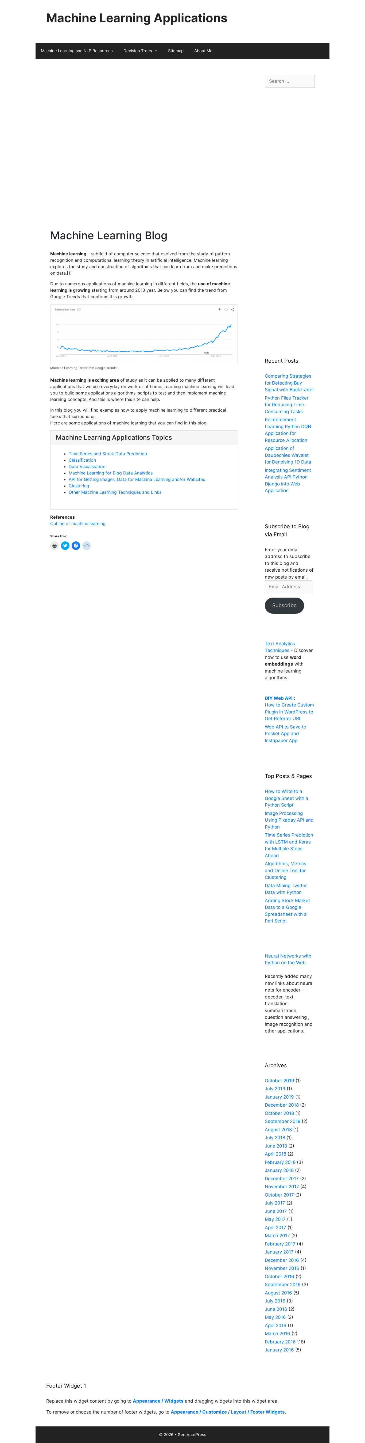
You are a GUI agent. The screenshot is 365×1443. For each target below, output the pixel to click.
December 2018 (282, 1105)
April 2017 (275, 1227)
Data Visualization (87, 466)
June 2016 (276, 1309)
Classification (82, 460)
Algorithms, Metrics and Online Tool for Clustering (285, 870)
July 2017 (275, 1203)
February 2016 (280, 1342)
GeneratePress (192, 1434)
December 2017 (282, 1178)
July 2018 (275, 1137)
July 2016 (275, 1301)
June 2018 (276, 1146)
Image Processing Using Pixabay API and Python (289, 820)
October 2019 (279, 1080)
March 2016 (277, 1333)
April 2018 (275, 1154)
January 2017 (279, 1252)
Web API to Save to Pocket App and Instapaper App (285, 733)
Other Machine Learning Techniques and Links (115, 492)
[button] (157, 51)
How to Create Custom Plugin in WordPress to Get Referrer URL (289, 711)
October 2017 (279, 1195)
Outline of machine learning (78, 523)
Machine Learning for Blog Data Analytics (111, 473)
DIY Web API (279, 698)
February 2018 (280, 1162)
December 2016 (282, 1260)
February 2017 (280, 1244)
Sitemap (176, 50)
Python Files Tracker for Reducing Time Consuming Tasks (286, 404)
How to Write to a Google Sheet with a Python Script (286, 798)
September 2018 (282, 1121)
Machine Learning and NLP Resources (77, 50)
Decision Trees (137, 50)
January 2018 (279, 1170)
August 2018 (278, 1129)
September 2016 (283, 1284)
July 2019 (275, 1088)
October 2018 (279, 1113)
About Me (203, 50)
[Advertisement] (144, 103)
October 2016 (279, 1276)
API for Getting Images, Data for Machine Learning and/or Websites (137, 479)
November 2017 (282, 1186)
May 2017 (275, 1219)
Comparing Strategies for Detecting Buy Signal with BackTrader (289, 382)
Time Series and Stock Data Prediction (108, 453)
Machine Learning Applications (136, 17)
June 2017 (276, 1211)
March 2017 (277, 1235)
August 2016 (278, 1293)
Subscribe (284, 605)
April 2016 (275, 1325)
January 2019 (279, 1097)
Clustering (79, 485)
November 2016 (282, 1268)
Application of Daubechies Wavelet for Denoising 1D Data (288, 455)
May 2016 (275, 1317)
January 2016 (279, 1350)
